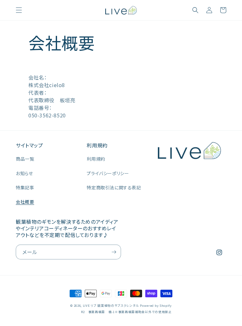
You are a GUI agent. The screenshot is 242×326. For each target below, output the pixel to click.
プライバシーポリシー (108, 173)
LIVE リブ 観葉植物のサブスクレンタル (111, 305)
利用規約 (96, 159)
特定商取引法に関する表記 (114, 187)
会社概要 (25, 202)
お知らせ (24, 173)
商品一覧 (25, 159)
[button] (19, 10)
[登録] (114, 252)
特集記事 (25, 187)
